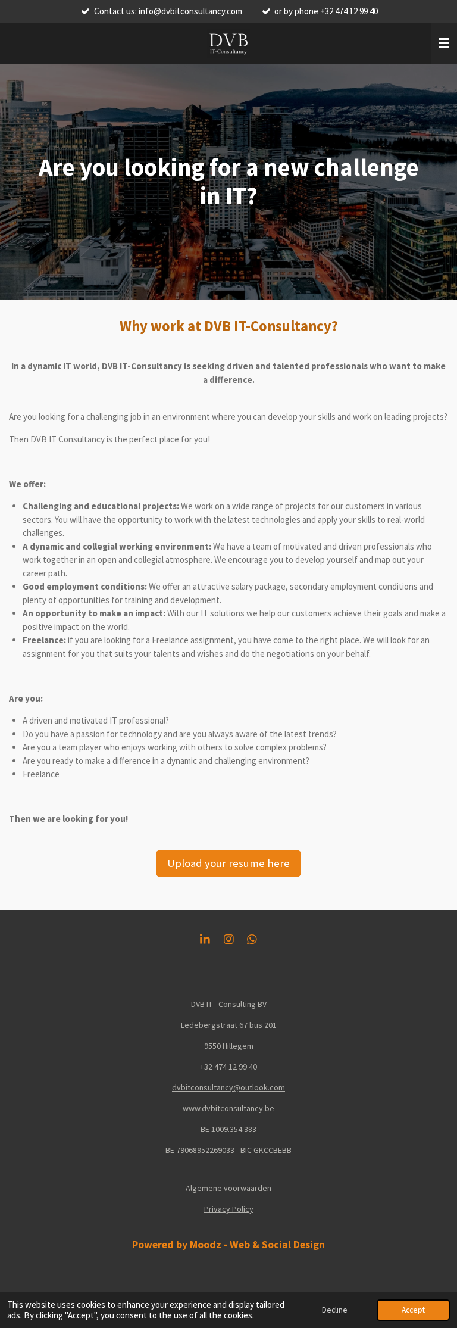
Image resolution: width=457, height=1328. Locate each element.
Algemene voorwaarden (228, 1188)
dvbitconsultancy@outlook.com (228, 1087)
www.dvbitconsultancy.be (228, 1108)
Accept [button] (413, 1310)
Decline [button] (335, 1310)
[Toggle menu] (444, 43)
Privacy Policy (228, 1209)
